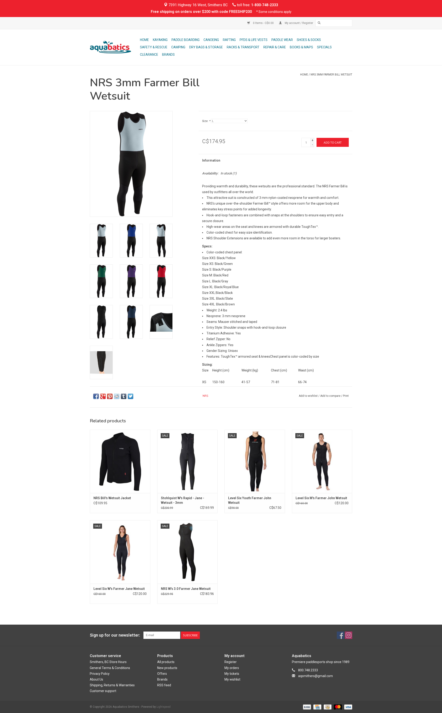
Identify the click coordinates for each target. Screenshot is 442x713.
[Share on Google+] (103, 396)
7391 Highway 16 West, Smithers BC (198, 5)
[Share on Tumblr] (123, 396)
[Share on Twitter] (130, 396)
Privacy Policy (100, 673)
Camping (178, 47)
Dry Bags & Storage (206, 47)
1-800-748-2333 (264, 5)
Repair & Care (274, 47)
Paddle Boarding (186, 40)
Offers (162, 673)
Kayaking (160, 40)
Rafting (229, 40)
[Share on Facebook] (96, 396)
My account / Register (298, 23)
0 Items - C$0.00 (263, 23)
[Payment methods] (306, 706)
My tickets (231, 673)
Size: (206, 121)
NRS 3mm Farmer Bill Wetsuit (331, 74)
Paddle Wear (282, 40)
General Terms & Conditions (110, 668)
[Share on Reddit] (116, 396)
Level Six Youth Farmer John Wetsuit (249, 500)
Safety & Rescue (153, 47)
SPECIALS (324, 47)
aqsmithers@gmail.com (315, 676)
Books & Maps (301, 47)
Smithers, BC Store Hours (108, 662)
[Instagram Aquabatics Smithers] (348, 635)
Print (346, 395)
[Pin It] (110, 396)
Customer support (103, 691)
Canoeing (211, 40)
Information (211, 160)
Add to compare (330, 395)
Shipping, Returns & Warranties (112, 685)
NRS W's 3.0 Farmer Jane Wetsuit (186, 589)
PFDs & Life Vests (254, 40)
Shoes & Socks (309, 40)
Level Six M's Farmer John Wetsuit (321, 498)
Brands (168, 54)
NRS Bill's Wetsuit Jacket (112, 498)
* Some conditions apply (273, 12)
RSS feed (164, 685)
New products (167, 668)
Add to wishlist (308, 395)
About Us (96, 679)
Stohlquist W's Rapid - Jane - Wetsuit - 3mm (182, 500)
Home (144, 40)
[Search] (319, 23)
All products (165, 662)
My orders (231, 668)
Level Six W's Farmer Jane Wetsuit (119, 589)
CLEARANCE (149, 54)
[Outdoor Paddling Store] (114, 47)
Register (230, 662)
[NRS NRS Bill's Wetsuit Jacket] (120, 461)
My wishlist (232, 679)
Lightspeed (164, 706)
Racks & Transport (243, 47)
